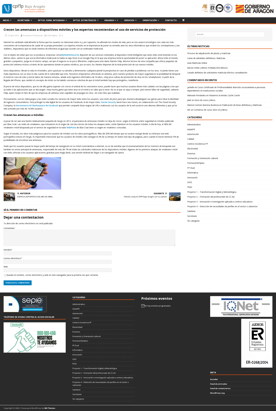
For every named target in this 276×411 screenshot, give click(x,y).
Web (6, 266)
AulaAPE (191, 129)
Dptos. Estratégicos (84, 20)
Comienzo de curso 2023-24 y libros (210, 109)
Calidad (190, 139)
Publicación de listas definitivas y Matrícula (242, 105)
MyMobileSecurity (70, 54)
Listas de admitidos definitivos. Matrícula (206, 58)
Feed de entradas (218, 384)
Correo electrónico (12, 258)
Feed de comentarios (220, 388)
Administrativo (194, 124)
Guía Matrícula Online (197, 63)
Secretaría (23, 20)
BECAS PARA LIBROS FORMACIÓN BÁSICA (207, 67)
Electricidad (192, 148)
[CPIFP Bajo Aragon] (23, 9)
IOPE (189, 182)
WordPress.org (217, 393)
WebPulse (71, 127)
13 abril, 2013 (13, 35)
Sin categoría (193, 220)
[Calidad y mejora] (217, 8)
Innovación (192, 177)
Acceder (214, 379)
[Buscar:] (229, 34)
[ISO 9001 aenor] (256, 366)
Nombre (7, 249)
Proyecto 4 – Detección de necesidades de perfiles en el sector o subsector (222, 206)
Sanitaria (191, 211)
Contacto (171, 20)
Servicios (129, 20)
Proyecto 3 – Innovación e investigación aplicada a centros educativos (220, 201)
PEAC (189, 187)
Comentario (9, 228)
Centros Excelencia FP (197, 143)
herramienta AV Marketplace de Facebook (37, 105)
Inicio (6, 20)
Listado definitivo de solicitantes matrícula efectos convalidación (217, 72)
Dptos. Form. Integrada (51, 20)
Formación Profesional (33, 35)
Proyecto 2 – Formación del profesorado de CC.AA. (211, 196)
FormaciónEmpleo (195, 163)
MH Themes (50, 408)
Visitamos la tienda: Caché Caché (224, 95)
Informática (52, 35)
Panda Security (109, 102)
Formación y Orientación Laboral (202, 158)
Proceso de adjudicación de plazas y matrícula (208, 53)
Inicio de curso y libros (205, 100)
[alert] (172, 305)
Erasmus (191, 153)
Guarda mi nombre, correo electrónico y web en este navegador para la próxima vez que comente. (52, 275)
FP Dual (191, 168)
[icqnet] (241, 315)
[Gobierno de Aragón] (254, 9)
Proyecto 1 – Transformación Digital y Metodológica (211, 192)
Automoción (193, 134)
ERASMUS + (110, 20)
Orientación (150, 20)
